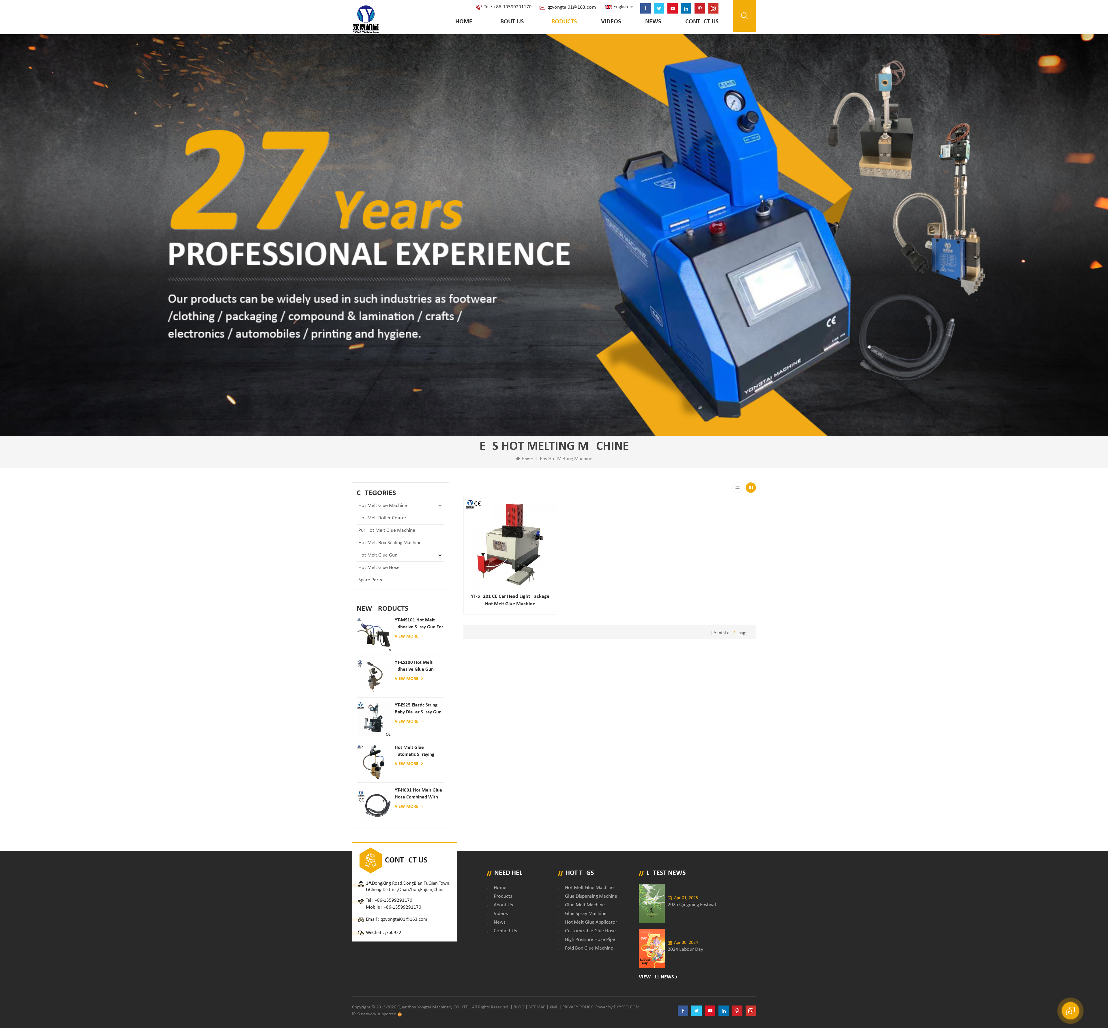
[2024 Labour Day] (652, 948)
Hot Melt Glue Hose (379, 567)
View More (406, 636)
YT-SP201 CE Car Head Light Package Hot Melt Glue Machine (510, 600)
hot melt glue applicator (591, 922)
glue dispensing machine (591, 896)
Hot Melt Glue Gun (377, 555)
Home (463, 21)
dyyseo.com (627, 1007)
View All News (656, 977)
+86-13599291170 (393, 900)
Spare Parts (370, 580)
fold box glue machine (589, 948)
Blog (519, 1007)
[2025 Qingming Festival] (652, 903)
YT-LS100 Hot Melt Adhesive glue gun (414, 666)
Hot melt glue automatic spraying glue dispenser (414, 751)
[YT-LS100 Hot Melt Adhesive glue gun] (374, 676)
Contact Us (701, 21)
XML (554, 1007)
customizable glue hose (590, 931)
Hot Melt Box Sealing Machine (390, 543)
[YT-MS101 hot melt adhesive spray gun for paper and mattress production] (374, 634)
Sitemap (537, 1007)
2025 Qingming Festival (692, 904)
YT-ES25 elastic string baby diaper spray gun (418, 709)
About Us (510, 21)
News (653, 21)
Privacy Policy (577, 1007)
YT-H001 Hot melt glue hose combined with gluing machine (418, 794)
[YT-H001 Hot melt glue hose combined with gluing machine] (374, 804)
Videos (611, 21)
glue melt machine (585, 905)
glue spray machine (586, 913)
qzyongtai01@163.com (571, 7)
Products (562, 21)
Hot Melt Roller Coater (382, 518)
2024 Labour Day (685, 949)
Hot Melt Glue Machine (382, 505)
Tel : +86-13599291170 (507, 7)
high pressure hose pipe (590, 939)
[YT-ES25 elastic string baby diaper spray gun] (374, 719)
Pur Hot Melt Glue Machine (386, 530)
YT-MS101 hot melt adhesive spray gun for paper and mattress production (419, 624)
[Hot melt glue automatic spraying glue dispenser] (374, 761)
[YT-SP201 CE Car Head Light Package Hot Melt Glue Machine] (510, 544)
